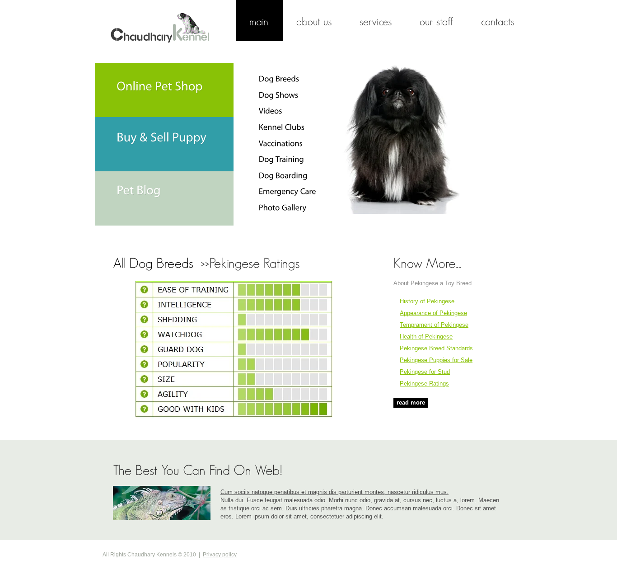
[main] (259, 20)
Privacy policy (220, 554)
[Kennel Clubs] (282, 127)
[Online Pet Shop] (164, 90)
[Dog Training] (281, 159)
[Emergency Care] (287, 191)
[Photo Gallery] (283, 207)
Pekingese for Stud (425, 371)
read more (411, 402)
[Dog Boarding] (283, 175)
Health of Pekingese (426, 336)
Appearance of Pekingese (433, 313)
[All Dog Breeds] (155, 262)
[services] (376, 20)
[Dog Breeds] (279, 78)
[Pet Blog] (164, 198)
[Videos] (270, 110)
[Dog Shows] (279, 94)
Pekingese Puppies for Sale (436, 360)
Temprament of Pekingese (434, 324)
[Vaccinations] (281, 142)
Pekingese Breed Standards (436, 348)
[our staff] (437, 20)
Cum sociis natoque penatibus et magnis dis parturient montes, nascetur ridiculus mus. (334, 492)
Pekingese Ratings (424, 383)
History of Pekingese (427, 301)
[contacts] (498, 20)
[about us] (314, 20)
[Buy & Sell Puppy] (164, 144)
